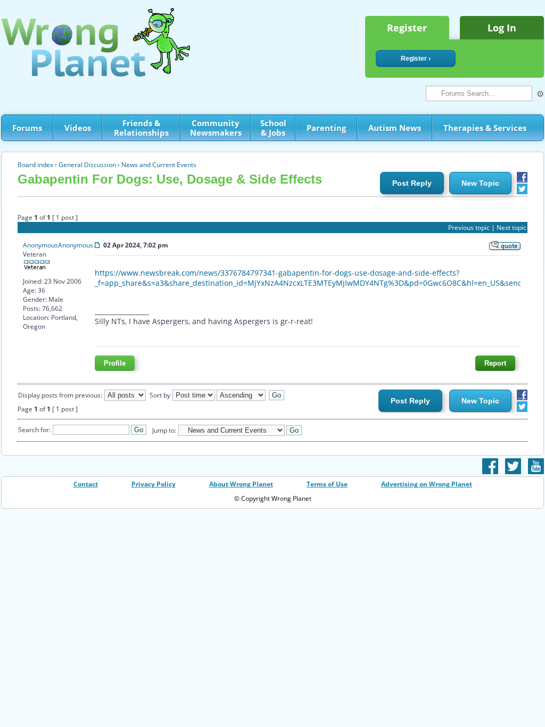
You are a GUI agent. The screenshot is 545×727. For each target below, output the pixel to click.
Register (407, 27)
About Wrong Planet (241, 484)
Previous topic (469, 227)
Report (495, 363)
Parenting (326, 127)
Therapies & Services (484, 127)
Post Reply (412, 183)
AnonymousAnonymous (58, 245)
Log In (502, 27)
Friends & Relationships (141, 128)
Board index (35, 164)
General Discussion (87, 164)
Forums (27, 127)
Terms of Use (327, 484)
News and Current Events (158, 164)
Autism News (394, 127)
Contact (85, 484)
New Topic (480, 183)
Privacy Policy (153, 484)
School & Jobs (273, 128)
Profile (115, 363)
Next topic (511, 227)
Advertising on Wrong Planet (426, 484)
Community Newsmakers (216, 128)
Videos (77, 127)
